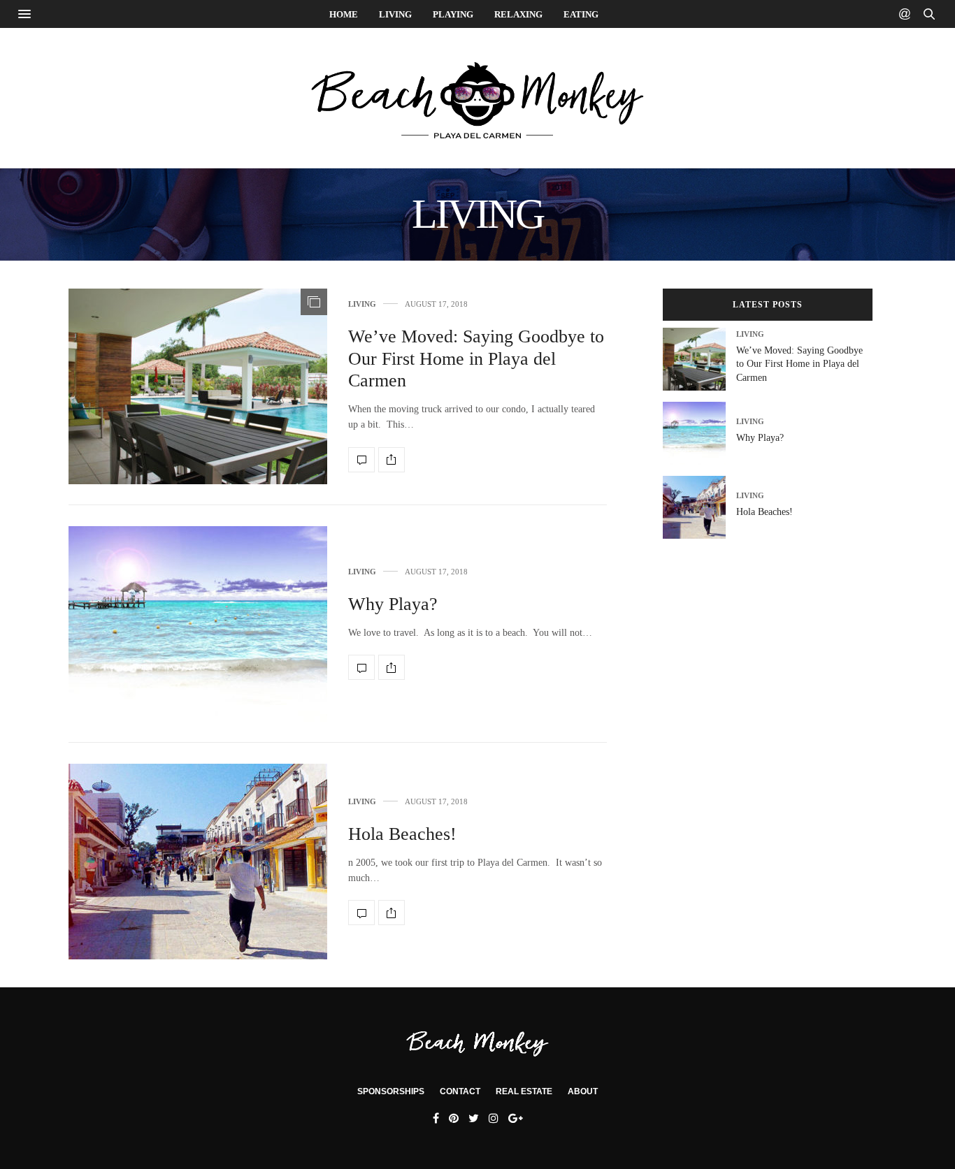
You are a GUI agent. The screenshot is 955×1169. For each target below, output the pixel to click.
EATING (580, 14)
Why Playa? (393, 604)
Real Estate (524, 1091)
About (583, 1091)
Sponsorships (390, 1091)
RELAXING (518, 14)
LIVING (395, 14)
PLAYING (453, 14)
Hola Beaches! (402, 834)
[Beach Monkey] (477, 98)
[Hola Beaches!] (198, 861)
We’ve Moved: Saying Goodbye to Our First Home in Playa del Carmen (476, 358)
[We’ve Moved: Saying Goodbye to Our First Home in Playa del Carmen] (198, 386)
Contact (460, 1091)
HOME (343, 14)
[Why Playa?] (198, 624)
